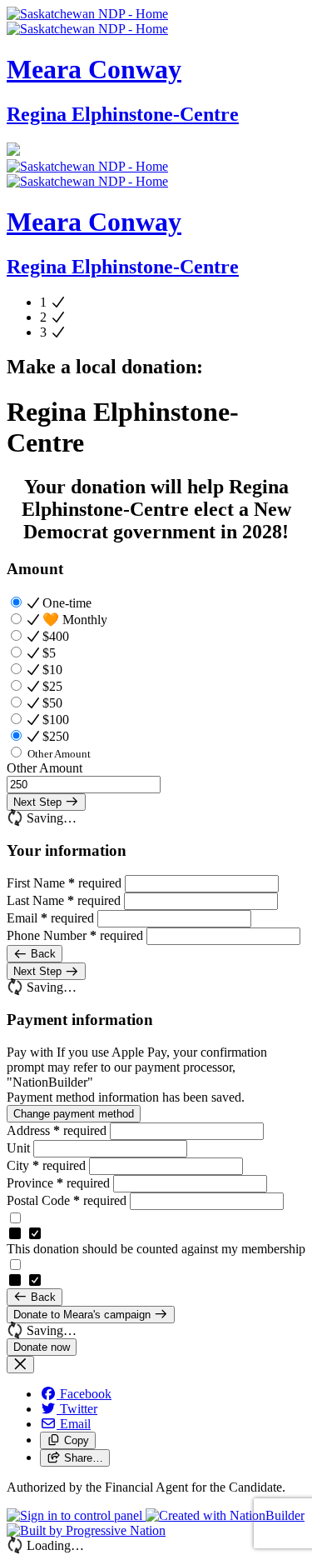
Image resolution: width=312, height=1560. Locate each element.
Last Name (64, 900)
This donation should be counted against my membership (156, 1249)
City (46, 1165)
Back (41, 954)
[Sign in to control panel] (76, 1515)
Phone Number (75, 935)
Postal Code (66, 1200)
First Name (64, 883)
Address (56, 1130)
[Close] (20, 1364)
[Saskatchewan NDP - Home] (87, 21)
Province (58, 1183)
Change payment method (73, 1114)
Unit (20, 1148)
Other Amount (44, 768)
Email (50, 918)
